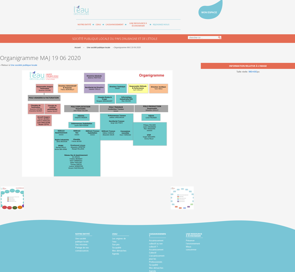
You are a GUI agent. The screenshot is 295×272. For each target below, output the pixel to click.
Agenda (115, 254)
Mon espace (209, 12)
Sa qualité (116, 247)
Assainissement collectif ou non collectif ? (156, 243)
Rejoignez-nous (161, 24)
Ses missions (81, 244)
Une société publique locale (98, 47)
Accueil (78, 47)
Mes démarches (119, 251)
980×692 (253, 71)
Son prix (116, 244)
